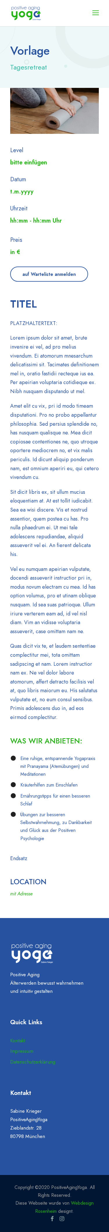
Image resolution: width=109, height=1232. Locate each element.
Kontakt (17, 1040)
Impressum (21, 1051)
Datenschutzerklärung (32, 1061)
